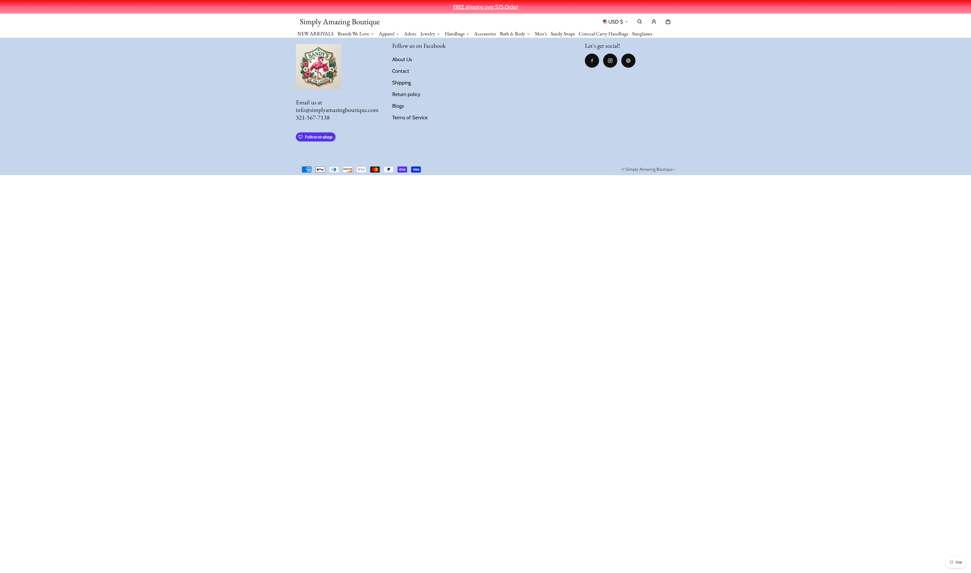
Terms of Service (410, 117)
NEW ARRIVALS (315, 33)
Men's (541, 33)
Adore (410, 33)
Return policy (406, 94)
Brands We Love (353, 33)
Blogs (398, 106)
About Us (402, 59)
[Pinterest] (628, 61)
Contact (400, 71)
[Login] (654, 22)
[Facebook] (592, 61)
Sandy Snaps (563, 33)
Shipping (401, 83)
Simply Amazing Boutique (649, 169)
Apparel (386, 33)
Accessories (485, 33)
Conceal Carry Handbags (603, 33)
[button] (640, 22)
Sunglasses (642, 33)
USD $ (615, 22)
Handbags (455, 33)
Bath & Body (512, 33)
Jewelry (428, 33)
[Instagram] (610, 61)
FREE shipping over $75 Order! (485, 7)
